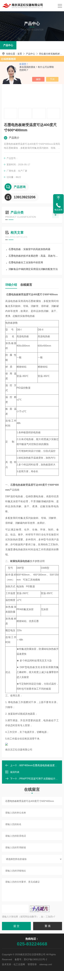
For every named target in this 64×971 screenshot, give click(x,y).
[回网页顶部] (58, 197)
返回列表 (14, 772)
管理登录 (32, 964)
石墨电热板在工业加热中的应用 (26, 262)
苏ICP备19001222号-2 (35, 959)
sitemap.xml (45, 964)
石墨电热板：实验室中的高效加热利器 (29, 249)
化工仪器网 (19, 964)
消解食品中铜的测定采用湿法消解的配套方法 (33, 269)
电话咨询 (58, 210)
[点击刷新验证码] (40, 909)
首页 (19, 53)
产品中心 (8, 45)
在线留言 (26, 284)
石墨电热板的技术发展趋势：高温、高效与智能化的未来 (34, 255)
